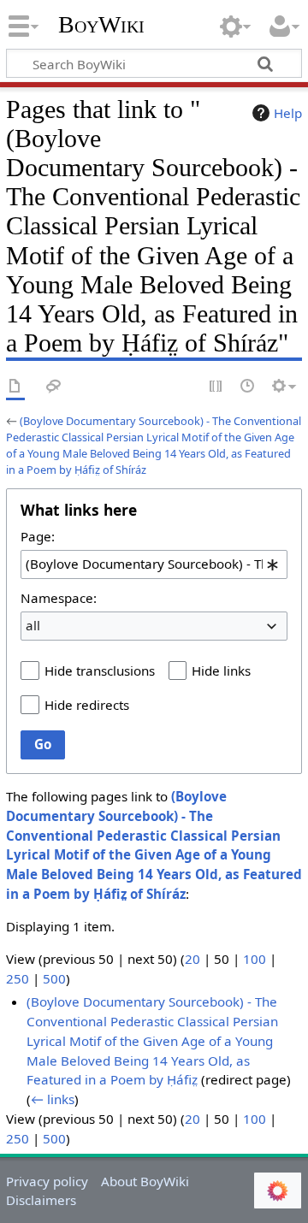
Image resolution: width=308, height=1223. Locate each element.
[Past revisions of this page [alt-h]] (248, 387)
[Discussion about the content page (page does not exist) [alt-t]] (53, 387)
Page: (38, 536)
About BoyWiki (145, 1181)
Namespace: (59, 597)
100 (254, 958)
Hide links (221, 670)
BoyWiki (101, 25)
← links (52, 1099)
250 (17, 978)
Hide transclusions (99, 670)
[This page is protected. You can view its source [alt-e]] (216, 387)
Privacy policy (47, 1181)
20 (192, 958)
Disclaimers (41, 1199)
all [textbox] (33, 625)
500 (54, 978)
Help (288, 112)
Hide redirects (86, 704)
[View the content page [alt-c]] (15, 387)
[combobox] (154, 564)
